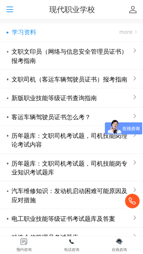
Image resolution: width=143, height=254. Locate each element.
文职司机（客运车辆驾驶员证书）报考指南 (69, 79)
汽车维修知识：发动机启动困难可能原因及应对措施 (69, 195)
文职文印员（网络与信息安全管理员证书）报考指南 (69, 56)
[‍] (128, 32)
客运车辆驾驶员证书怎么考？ (51, 116)
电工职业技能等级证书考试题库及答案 (63, 218)
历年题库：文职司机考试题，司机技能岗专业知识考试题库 (69, 168)
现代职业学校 (72, 9)
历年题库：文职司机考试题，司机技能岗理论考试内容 (69, 140)
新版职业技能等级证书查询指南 (54, 97)
